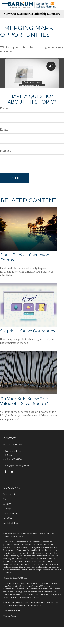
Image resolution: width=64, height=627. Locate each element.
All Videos (8, 518)
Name (4, 108)
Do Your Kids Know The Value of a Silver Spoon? (24, 401)
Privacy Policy (9, 616)
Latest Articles (10, 513)
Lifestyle (7, 509)
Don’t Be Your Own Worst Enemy (26, 257)
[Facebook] (5, 471)
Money (7, 504)
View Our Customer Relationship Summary (32, 13)
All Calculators (10, 523)
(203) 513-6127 (18, 445)
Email (4, 129)
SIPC (27, 589)
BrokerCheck (17, 536)
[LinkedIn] (11, 471)
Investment (9, 494)
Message (5, 150)
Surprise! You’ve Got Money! (28, 330)
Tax (5, 499)
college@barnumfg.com (16, 466)
